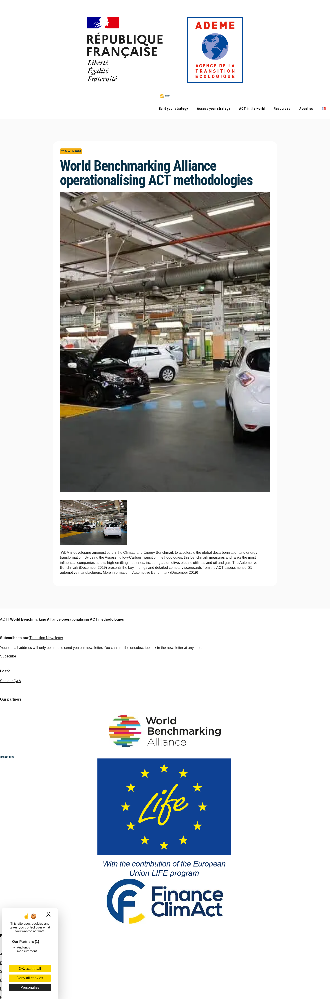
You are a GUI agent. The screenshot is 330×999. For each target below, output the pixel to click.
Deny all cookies (30, 978)
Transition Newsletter (46, 638)
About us (306, 108)
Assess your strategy (213, 108)
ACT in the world (252, 108)
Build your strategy (173, 108)
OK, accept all (30, 968)
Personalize (30, 987)
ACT (3, 619)
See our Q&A (10, 681)
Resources (282, 108)
